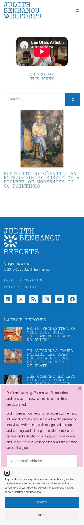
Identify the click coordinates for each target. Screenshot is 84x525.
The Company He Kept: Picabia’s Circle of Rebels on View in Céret (52, 382)
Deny (42, 515)
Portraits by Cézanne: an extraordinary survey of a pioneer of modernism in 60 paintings (42, 180)
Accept (42, 502)
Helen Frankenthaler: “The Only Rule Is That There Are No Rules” (52, 334)
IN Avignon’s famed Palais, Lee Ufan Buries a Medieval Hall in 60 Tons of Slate (50, 358)
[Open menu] (77, 10)
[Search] (72, 99)
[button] (7, 473)
